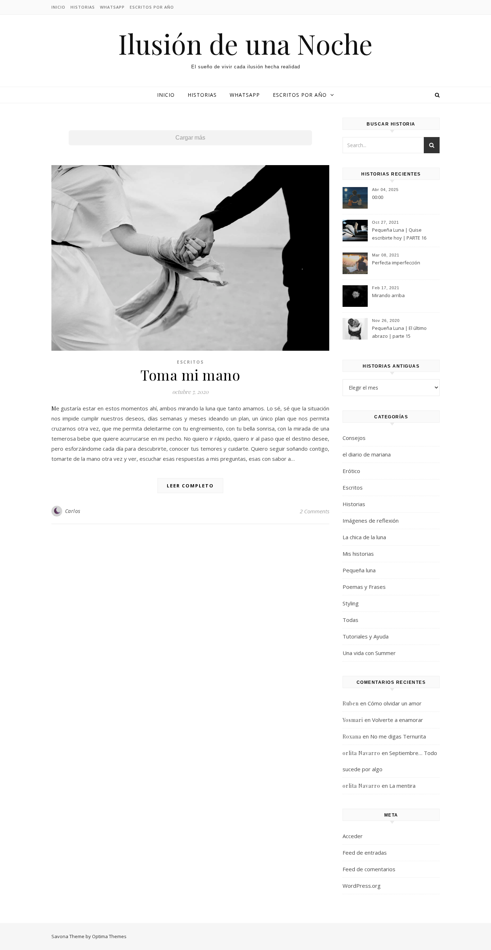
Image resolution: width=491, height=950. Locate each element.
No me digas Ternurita (398, 736)
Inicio (58, 7)
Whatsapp (112, 7)
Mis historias (358, 553)
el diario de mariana (367, 454)
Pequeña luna (359, 570)
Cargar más (190, 138)
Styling (351, 603)
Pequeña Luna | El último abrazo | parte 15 (399, 332)
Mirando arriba (388, 295)
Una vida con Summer (369, 652)
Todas (350, 619)
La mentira (402, 785)
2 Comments (314, 511)
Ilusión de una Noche (245, 43)
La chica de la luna (364, 537)
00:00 (377, 197)
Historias (82, 7)
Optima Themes (109, 936)
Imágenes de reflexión (371, 520)
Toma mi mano (190, 374)
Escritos (190, 362)
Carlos (73, 511)
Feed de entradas (365, 852)
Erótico (351, 470)
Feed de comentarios (369, 869)
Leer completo (190, 485)
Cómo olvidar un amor (395, 703)
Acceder (353, 836)
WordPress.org (362, 885)
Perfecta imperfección (396, 262)
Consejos (354, 437)
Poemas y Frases (364, 586)
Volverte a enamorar (397, 719)
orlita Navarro (361, 753)
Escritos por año (152, 7)
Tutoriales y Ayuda (366, 636)
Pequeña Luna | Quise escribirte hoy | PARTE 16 (399, 234)
